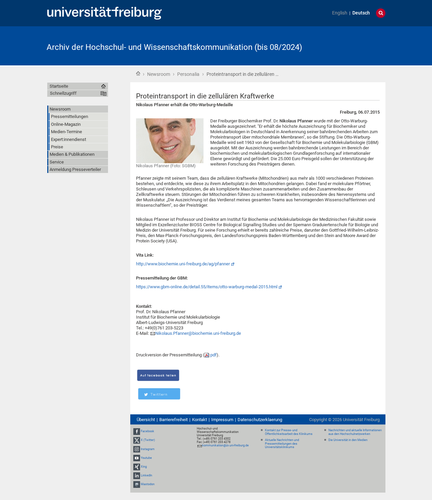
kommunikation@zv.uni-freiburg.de (225, 445)
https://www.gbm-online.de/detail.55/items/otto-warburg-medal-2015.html (206, 286)
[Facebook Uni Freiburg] (136, 431)
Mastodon (148, 484)
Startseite (138, 73)
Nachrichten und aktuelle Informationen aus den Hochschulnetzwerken (355, 432)
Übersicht (146, 419)
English (339, 13)
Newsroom (158, 74)
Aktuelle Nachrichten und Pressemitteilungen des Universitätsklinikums (282, 443)
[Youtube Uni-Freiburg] (136, 458)
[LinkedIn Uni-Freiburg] (136, 475)
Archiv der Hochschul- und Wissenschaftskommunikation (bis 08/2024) (174, 47)
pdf (213, 354)
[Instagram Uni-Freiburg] (136, 449)
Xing (144, 466)
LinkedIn (146, 475)
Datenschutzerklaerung (260, 419)
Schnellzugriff (63, 93)
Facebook (147, 431)
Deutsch (361, 13)
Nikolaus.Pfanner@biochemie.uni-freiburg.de (198, 333)
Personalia (188, 74)
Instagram (148, 449)
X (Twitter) (148, 440)
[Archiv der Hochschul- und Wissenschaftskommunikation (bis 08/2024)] (352, 45)
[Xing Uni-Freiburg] (136, 466)
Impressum (222, 419)
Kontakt (199, 419)
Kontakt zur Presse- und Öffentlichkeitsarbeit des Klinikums (289, 432)
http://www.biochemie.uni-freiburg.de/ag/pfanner (183, 263)
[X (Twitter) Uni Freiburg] (136, 440)
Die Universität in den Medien (348, 440)
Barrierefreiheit (173, 419)
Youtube (146, 458)
